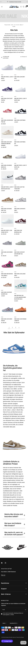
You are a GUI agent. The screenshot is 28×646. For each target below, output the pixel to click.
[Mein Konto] (21, 6)
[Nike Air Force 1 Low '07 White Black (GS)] (7, 177)
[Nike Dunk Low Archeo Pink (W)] (7, 110)
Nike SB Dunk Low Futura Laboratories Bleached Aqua (20, 297)
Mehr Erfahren (6, 594)
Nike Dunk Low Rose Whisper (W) (6, 293)
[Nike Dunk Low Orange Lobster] (20, 309)
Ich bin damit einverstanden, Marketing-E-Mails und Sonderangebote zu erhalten (13, 613)
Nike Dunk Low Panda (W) (19, 142)
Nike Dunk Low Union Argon (6, 320)
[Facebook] (3, 563)
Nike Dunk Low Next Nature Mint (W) (19, 253)
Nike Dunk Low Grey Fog (19, 77)
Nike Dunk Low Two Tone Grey (19, 188)
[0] (26, 6)
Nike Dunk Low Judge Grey (19, 274)
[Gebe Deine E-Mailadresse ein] (25, 610)
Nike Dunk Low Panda (19, 120)
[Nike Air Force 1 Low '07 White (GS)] (20, 89)
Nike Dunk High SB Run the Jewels (7, 274)
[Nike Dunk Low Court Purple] (7, 89)
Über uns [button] (3, 575)
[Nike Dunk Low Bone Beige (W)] (7, 155)
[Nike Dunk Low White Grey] (20, 199)
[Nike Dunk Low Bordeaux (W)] (20, 220)
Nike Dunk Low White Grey (19, 209)
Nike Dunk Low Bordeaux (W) (18, 231)
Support (4, 589)
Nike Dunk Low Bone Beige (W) (6, 166)
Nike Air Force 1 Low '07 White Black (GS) (7, 188)
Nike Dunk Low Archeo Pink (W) (7, 121)
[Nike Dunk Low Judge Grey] (20, 264)
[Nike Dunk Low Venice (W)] (7, 242)
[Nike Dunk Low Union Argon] (7, 309)
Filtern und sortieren (6, 57)
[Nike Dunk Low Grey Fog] (20, 67)
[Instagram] (6, 563)
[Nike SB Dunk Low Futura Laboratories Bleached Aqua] (20, 286)
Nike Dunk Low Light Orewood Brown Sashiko (6, 143)
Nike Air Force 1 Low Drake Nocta (6, 231)
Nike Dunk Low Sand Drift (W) (6, 209)
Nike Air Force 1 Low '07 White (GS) (20, 99)
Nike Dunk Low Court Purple (7, 99)
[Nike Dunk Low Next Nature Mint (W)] (20, 242)
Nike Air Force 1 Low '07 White (7, 77)
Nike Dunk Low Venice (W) (7, 253)
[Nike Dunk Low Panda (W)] (20, 132)
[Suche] (23, 6)
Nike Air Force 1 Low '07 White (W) (20, 166)
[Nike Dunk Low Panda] (20, 110)
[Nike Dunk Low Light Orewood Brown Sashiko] (7, 132)
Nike (2, 74)
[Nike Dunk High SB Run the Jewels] (7, 264)
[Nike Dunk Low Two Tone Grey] (20, 177)
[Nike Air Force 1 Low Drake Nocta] (7, 220)
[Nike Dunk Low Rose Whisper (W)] (7, 284)
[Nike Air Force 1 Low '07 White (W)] (20, 155)
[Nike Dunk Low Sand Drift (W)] (7, 199)
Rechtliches (5, 583)
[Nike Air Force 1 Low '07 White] (7, 67)
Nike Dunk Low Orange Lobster (20, 320)
